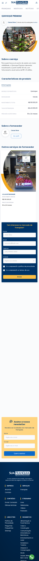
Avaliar (35, 22)
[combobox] (18, 261)
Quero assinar (19, 453)
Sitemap (8, 531)
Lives (22, 502)
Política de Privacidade (9, 522)
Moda (22, 553)
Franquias (6, 8)
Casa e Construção (24, 527)
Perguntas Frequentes (9, 527)
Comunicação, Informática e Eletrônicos (25, 533)
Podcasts (23, 511)
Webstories (24, 505)
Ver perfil (16, 136)
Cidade (5, 257)
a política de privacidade (26, 266)
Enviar (19, 277)
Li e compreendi (20, 266)
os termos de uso (23, 270)
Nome (5, 231)
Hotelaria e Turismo (24, 544)
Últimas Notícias (10, 505)
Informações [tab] (6, 85)
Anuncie (8, 490)
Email (5, 240)
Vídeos (22, 508)
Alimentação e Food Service (25, 522)
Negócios (18, 8)
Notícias (30, 8)
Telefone (5, 248)
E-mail (6, 442)
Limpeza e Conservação (25, 549)
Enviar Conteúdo (11, 502)
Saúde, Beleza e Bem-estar (26, 557)
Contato (8, 492)
